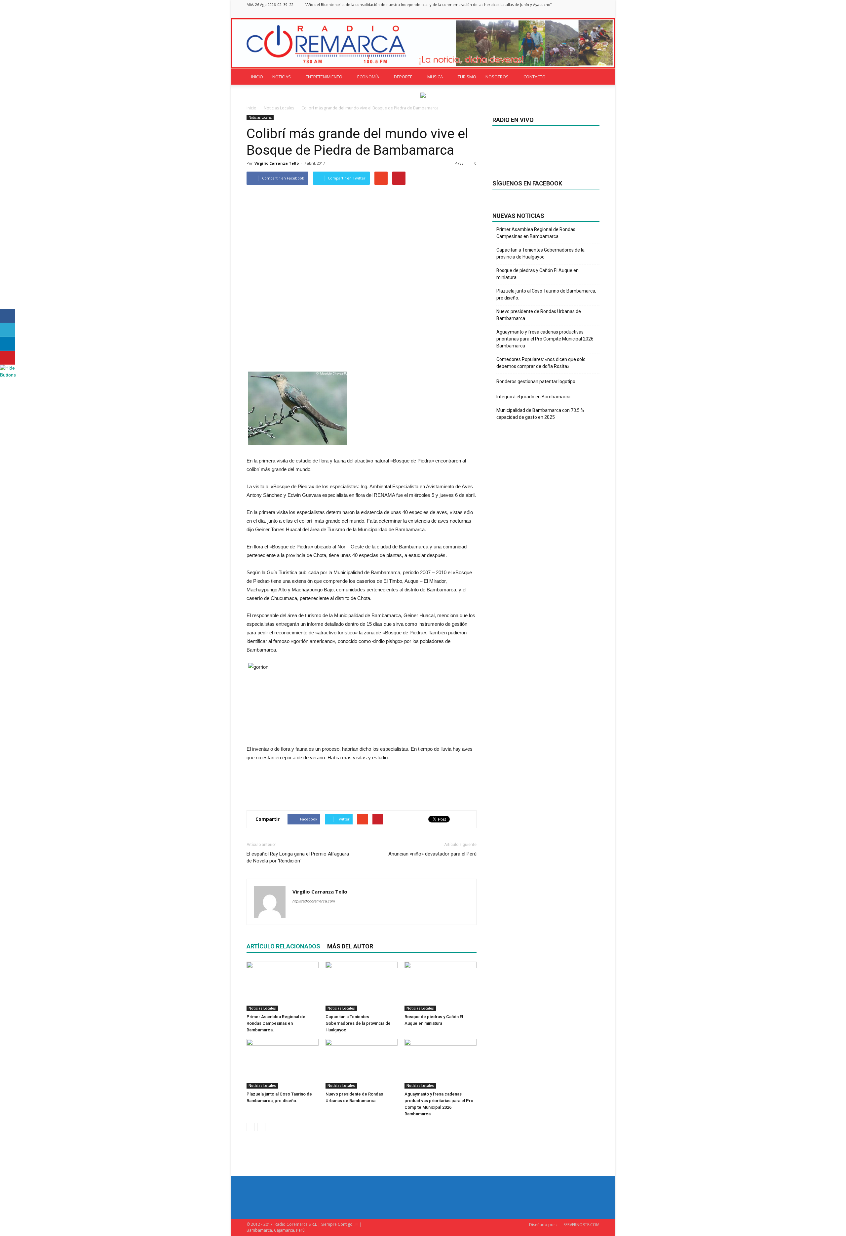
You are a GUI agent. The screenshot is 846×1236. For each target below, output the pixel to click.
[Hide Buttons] (8, 375)
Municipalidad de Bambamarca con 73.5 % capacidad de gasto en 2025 (540, 414)
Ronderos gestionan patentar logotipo (535, 381)
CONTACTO (534, 77)
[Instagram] (573, 13)
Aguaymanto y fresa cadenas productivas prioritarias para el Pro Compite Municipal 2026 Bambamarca (545, 338)
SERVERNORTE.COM (581, 1224)
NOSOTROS (497, 77)
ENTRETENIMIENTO (324, 77)
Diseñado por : (543, 1224)
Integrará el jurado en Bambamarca (533, 396)
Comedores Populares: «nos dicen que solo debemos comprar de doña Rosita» (541, 363)
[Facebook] (562, 13)
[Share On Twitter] (7, 330)
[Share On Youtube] (7, 358)
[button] (591, 77)
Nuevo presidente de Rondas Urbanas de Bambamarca (538, 315)
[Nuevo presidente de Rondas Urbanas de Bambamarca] (362, 1064)
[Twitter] (584, 13)
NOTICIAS (281, 77)
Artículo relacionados (283, 946)
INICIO (257, 77)
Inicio (251, 108)
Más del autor (350, 946)
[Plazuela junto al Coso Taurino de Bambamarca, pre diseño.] (283, 1064)
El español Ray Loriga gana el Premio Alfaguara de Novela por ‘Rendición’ (298, 857)
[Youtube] (594, 13)
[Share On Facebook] (7, 316)
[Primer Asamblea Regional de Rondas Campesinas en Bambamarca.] (283, 986)
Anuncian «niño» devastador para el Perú (432, 854)
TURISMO (467, 77)
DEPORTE (403, 77)
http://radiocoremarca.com (313, 901)
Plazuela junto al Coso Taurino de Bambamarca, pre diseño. (546, 294)
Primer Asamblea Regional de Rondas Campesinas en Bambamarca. (276, 1023)
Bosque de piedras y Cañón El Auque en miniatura (537, 274)
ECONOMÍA (368, 77)
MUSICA (435, 77)
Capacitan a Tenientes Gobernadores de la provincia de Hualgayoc (358, 1023)
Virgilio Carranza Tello (276, 163)
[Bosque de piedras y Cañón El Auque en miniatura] (440, 986)
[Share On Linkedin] (7, 344)
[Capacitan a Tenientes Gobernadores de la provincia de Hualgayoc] (362, 986)
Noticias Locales (260, 117)
